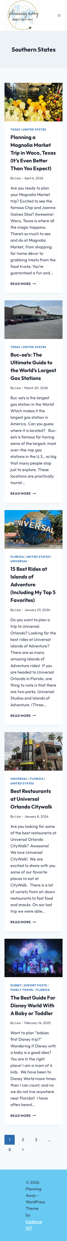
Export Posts (35, 985)
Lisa (18, 178)
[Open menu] (59, 15)
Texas (15, 129)
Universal (19, 561)
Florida (17, 557)
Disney (16, 985)
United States (34, 129)
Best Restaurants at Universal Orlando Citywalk (31, 799)
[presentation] (33, 102)
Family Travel (22, 990)
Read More (23, 284)
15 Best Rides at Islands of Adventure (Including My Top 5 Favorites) (33, 584)
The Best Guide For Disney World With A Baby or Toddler (32, 1005)
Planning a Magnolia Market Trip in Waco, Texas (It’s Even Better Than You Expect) (33, 153)
